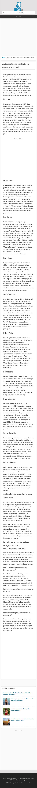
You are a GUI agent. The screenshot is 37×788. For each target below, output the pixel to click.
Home (3, 57)
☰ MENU (18, 16)
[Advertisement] (18, 37)
